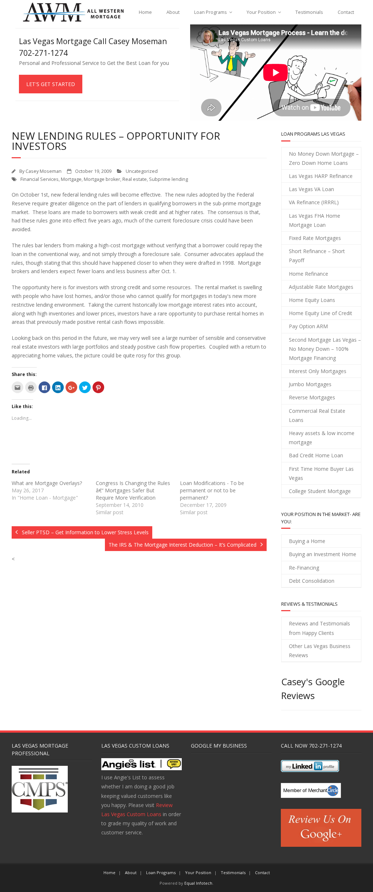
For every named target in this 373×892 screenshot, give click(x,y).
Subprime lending (168, 179)
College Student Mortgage (320, 491)
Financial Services (39, 179)
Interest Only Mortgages (317, 371)
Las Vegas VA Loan (311, 189)
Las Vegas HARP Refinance (321, 175)
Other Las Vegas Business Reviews (319, 651)
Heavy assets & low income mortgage (321, 438)
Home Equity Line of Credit (320, 313)
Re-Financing (304, 567)
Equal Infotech (198, 883)
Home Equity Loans (312, 299)
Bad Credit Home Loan (316, 455)
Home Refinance (308, 273)
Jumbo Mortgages (310, 384)
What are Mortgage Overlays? (47, 483)
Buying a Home (307, 541)
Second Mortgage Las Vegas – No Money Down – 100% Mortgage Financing (325, 348)
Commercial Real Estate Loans (317, 415)
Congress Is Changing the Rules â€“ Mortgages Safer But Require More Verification (133, 490)
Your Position (261, 12)
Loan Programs (210, 12)
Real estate (134, 179)
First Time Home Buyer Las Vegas (321, 473)
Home (145, 12)
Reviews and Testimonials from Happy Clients (319, 628)
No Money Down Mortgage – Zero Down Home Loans (324, 158)
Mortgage (71, 179)
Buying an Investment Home (322, 554)
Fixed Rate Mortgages (315, 237)
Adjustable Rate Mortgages (321, 286)
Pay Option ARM (308, 326)
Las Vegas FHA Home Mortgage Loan (314, 220)
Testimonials (309, 12)
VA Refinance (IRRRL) (314, 202)
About (173, 12)
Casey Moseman (43, 171)
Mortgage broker (102, 179)
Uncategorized (142, 171)
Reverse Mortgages (312, 397)
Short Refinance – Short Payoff (317, 256)
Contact (346, 12)
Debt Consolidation (311, 580)
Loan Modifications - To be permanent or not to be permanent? (212, 490)
